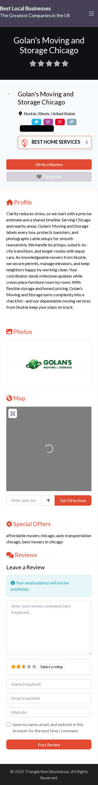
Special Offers (32, 523)
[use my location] (48, 500)
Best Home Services (56, 142)
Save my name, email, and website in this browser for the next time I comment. (48, 727)
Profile (23, 202)
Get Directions (73, 500)
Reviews (26, 554)
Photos (22, 331)
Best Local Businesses (25, 8)
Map (19, 398)
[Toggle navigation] (91, 13)
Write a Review (49, 164)
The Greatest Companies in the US (35, 15)
